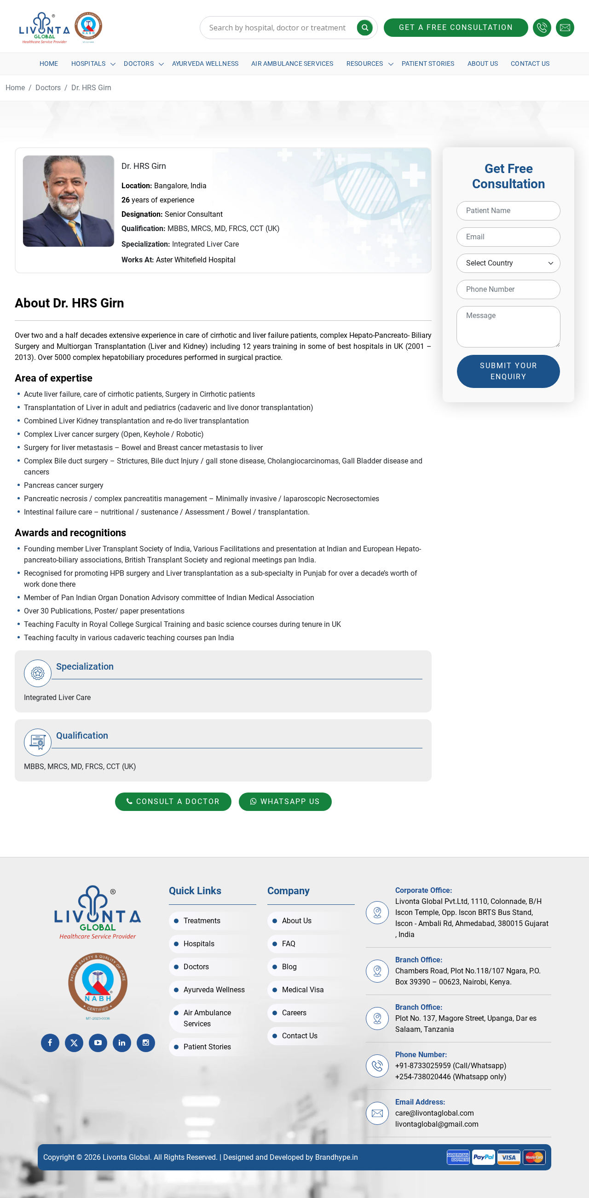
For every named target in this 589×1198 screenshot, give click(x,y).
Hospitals (88, 63)
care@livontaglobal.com (434, 1113)
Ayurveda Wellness (205, 63)
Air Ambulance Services (292, 63)
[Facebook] (50, 1043)
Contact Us (530, 63)
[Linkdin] (122, 1043)
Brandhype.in (336, 1157)
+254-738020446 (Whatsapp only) (451, 1076)
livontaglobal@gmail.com (437, 1124)
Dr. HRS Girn (91, 87)
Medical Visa (303, 989)
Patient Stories (428, 63)
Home (49, 63)
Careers (294, 1012)
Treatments (202, 920)
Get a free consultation (456, 27)
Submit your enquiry (508, 371)
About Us (483, 63)
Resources (364, 63)
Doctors (138, 63)
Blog (289, 966)
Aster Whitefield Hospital (196, 259)
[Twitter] (74, 1043)
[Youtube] (98, 1043)
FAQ (288, 943)
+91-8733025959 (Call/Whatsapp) (451, 1065)
